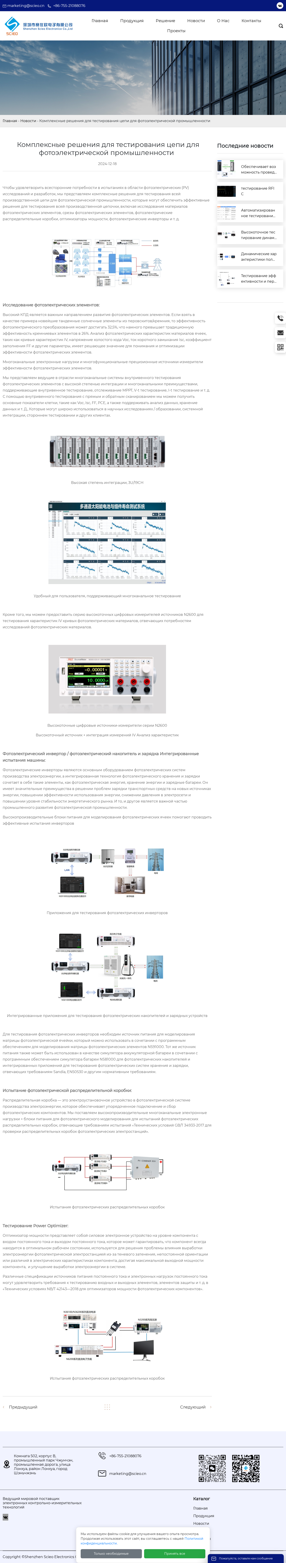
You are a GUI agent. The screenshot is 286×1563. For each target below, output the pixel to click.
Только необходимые (111, 1554)
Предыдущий (23, 1407)
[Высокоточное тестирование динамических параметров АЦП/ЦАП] (226, 235)
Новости (28, 121)
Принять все (174, 1554)
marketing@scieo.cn (25, 6)
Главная (10, 121)
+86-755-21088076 (69, 6)
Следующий (193, 1407)
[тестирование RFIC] (226, 191)
